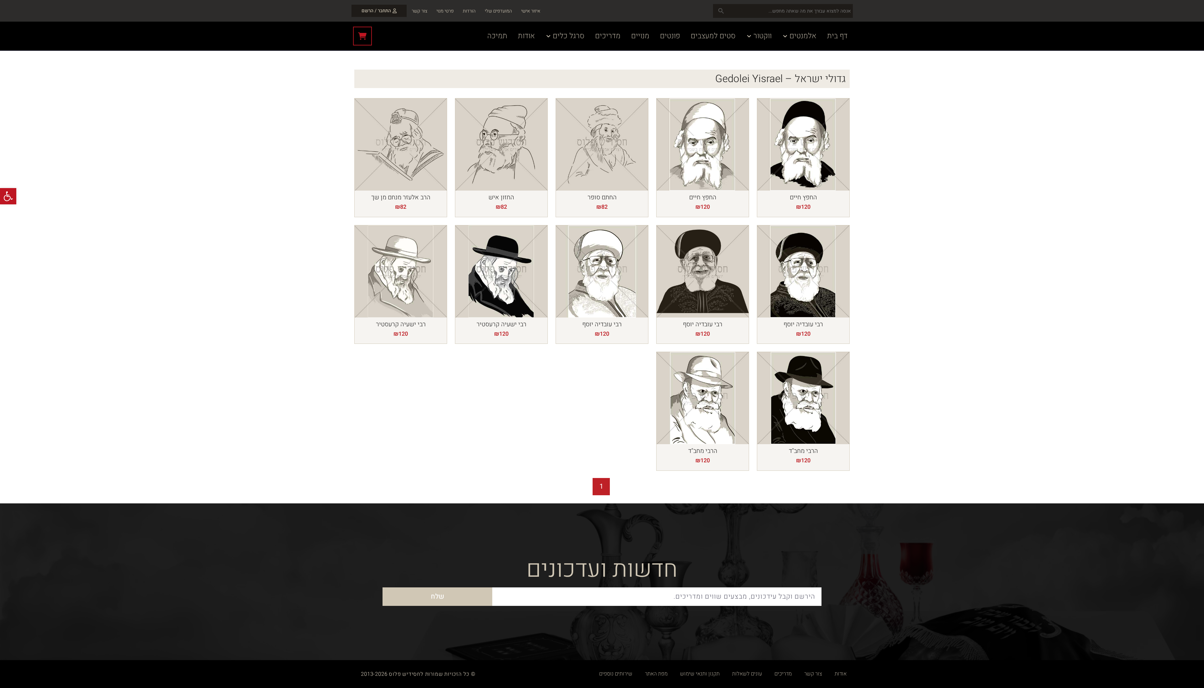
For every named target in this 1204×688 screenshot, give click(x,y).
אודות (841, 674)
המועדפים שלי (498, 11)
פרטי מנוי (445, 11)
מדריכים (783, 674)
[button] (8, 196)
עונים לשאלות (747, 674)
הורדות (469, 11)
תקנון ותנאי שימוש (700, 674)
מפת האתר (656, 674)
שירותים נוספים (615, 674)
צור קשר (419, 11)
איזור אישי (530, 11)
